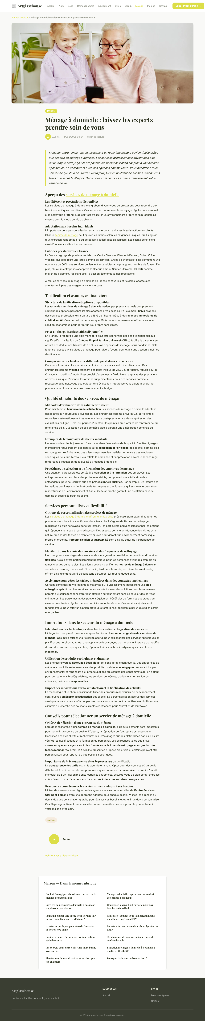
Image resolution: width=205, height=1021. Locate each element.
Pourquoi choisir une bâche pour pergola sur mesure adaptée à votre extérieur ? (71, 917)
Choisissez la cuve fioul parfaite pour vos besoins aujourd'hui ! (130, 906)
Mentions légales (160, 995)
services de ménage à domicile (92, 194)
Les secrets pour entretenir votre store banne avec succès (71, 949)
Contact (155, 1001)
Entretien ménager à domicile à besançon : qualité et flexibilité (131, 949)
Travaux (163, 5)
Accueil (51, 5)
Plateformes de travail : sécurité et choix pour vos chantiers (71, 960)
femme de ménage (66, 235)
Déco (70, 5)
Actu (61, 5)
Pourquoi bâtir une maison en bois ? (127, 958)
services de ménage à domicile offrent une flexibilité (81, 516)
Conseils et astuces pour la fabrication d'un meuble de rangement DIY (131, 917)
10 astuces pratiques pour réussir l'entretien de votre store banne (70, 928)
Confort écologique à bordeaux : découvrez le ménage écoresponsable (71, 896)
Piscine (151, 5)
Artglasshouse (27, 5)
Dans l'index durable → (188, 5)
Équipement (104, 5)
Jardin (128, 5)
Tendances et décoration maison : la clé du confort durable (130, 938)
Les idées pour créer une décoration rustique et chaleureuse (71, 938)
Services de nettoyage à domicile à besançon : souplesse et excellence (71, 906)
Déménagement (85, 5)
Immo (118, 5)
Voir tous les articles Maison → (63, 855)
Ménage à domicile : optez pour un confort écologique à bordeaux (130, 896)
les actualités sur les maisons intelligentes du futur (132, 928)
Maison (139, 5)
